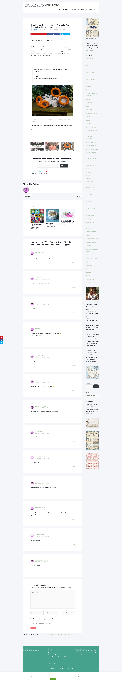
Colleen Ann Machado (41, 560)
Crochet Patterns (91, 145)
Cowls (88, 120)
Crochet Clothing (91, 127)
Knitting (88, 219)
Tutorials (88, 276)
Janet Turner (39, 303)
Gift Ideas (89, 194)
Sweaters (89, 265)
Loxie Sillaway (39, 431)
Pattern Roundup (91, 231)
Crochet (88, 123)
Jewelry (88, 212)
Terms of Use (52, 663)
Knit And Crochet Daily (42, 4)
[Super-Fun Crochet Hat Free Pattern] (52, 146)
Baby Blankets (90, 69)
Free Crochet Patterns (61, 9)
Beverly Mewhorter (42, 119)
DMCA (50, 651)
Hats (87, 198)
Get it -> (90, 50)
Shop (82, 9)
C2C (87, 106)
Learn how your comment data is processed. (60, 634)
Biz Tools (75, 9)
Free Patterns (90, 187)
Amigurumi (89, 58)
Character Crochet (92, 113)
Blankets (88, 99)
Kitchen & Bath (90, 215)
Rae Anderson (39, 355)
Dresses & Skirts (91, 165)
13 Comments (34, 29)
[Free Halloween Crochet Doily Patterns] (67, 146)
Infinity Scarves (90, 208)
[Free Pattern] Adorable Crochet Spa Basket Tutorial (52, 225)
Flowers (88, 172)
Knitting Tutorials (91, 222)
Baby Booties (90, 72)
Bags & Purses (90, 83)
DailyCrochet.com (40, 381)
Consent (53, 679)
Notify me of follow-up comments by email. (45, 619)
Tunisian (88, 272)
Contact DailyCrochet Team (56, 655)
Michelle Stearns (40, 252)
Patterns (88, 235)
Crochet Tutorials (91, 158)
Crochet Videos (90, 162)
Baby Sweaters (90, 79)
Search (88, 383)
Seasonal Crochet (91, 255)
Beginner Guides (91, 90)
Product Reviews (91, 242)
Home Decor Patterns (92, 205)
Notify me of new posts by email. (41, 623)
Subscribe (89, 9)
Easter (88, 169)
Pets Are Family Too (92, 238)
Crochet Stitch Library (92, 149)
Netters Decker (39, 534)
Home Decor (90, 201)
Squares (88, 262)
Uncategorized (90, 279)
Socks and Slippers (91, 258)
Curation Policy (52, 653)
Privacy (50, 661)
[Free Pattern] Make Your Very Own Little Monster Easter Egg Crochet (67, 222)
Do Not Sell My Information (64, 679)
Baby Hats (89, 76)
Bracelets (89, 102)
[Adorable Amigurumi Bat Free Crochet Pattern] (37, 146)
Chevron (88, 116)
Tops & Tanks (90, 269)
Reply (73, 262)
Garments (89, 191)
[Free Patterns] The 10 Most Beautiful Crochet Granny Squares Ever (36, 226)
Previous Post (27, 196)
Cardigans (89, 109)
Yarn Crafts (89, 283)
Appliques (89, 62)
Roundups (89, 245)
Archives (88, 392)
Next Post (78, 196)
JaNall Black (39, 277)
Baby (87, 65)
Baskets (88, 86)
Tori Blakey (38, 328)
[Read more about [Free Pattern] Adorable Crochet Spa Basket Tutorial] (52, 215)
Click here (77, 657)
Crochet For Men (91, 142)
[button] (95, 9)
